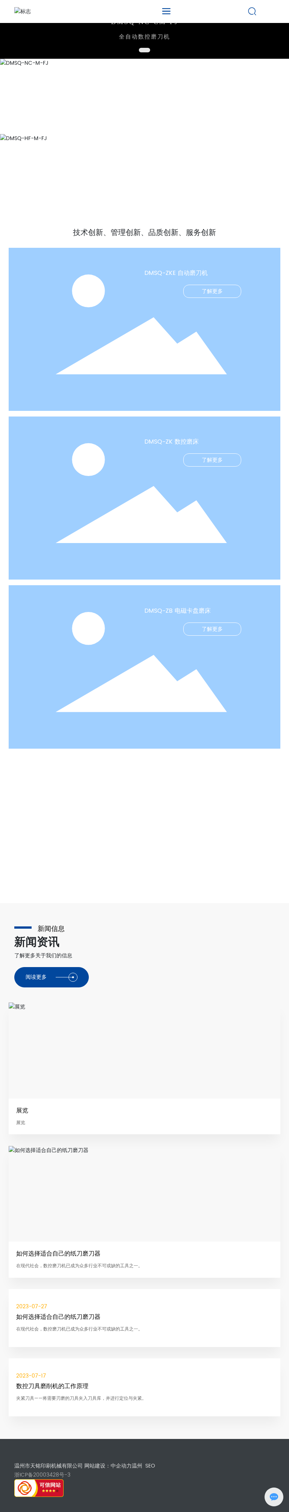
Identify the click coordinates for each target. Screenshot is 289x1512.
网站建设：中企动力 (108, 1466)
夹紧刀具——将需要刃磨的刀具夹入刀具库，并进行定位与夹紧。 (81, 1398)
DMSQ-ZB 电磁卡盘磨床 (177, 611)
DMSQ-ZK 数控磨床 (171, 442)
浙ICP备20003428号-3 (42, 1475)
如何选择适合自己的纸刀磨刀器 (58, 1254)
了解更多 (212, 291)
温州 (137, 1466)
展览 (22, 1110)
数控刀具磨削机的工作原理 (52, 1386)
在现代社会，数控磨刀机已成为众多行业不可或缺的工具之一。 (79, 1265)
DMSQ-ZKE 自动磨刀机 (176, 273)
